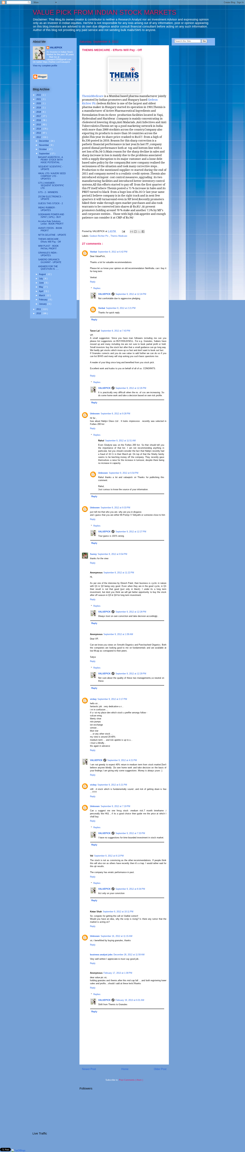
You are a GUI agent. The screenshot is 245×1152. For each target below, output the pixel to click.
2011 (39, 309)
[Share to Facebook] (143, 231)
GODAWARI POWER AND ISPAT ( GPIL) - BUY (51, 215)
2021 (39, 99)
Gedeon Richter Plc (99, 236)
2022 (39, 95)
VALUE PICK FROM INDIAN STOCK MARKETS (104, 12)
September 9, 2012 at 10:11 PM (118, 911)
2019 (39, 107)
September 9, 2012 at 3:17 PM (112, 699)
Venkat (93, 251)
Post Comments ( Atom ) (131, 1080)
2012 (39, 137)
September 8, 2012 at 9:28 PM (115, 413)
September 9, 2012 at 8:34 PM (130, 889)
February (43, 299)
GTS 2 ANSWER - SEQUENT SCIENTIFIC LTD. (51, 185)
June (41, 283)
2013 (39, 133)
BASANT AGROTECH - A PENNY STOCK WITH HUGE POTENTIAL (50, 160)
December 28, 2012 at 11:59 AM (129, 954)
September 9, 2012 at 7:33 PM (130, 833)
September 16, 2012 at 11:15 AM (116, 936)
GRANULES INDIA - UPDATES (48, 254)
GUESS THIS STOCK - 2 (50, 203)
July (41, 278)
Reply (93, 281)
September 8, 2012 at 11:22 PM (119, 572)
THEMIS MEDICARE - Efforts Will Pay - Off (112, 50)
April (41, 291)
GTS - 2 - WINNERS (48, 192)
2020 (39, 103)
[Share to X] (139, 231)
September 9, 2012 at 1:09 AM (118, 634)
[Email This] (131, 231)
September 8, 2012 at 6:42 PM (112, 251)
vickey (93, 699)
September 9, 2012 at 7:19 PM (115, 806)
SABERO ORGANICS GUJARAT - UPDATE (49, 261)
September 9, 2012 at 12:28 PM (131, 611)
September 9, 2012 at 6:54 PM (123, 473)
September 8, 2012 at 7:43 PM (115, 331)
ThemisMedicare (93, 96)
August (42, 274)
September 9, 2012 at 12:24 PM (131, 294)
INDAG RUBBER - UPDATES (47, 209)
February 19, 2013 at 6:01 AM (130, 1000)
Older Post (160, 1069)
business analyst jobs (101, 954)
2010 (39, 313)
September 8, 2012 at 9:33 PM (115, 507)
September (44, 153)
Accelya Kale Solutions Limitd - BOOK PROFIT (51, 222)
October (43, 149)
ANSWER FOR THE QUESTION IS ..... (48, 267)
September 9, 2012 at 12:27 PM (131, 531)
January (43, 304)
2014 (39, 129)
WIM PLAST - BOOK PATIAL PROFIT (48, 247)
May (41, 287)
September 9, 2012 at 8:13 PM (109, 855)
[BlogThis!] (135, 231)
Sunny (93, 554)
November (44, 145)
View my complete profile (45, 65)
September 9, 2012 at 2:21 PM (121, 308)
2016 (39, 120)
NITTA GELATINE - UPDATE (52, 235)
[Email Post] (123, 231)
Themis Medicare (118, 236)
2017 (39, 116)
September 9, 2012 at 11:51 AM (120, 440)
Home (124, 1069)
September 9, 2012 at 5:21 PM (112, 785)
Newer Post (89, 1069)
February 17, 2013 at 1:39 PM (118, 973)
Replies (96, 288)
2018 (39, 112)
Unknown (95, 413)
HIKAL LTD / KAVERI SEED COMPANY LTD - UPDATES (52, 176)
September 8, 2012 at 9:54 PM (112, 554)
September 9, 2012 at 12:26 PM (131, 388)
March (42, 295)
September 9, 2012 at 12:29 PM (131, 673)
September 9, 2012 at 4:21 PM (122, 760)
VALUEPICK (104, 294)
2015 (39, 124)
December (44, 141)
